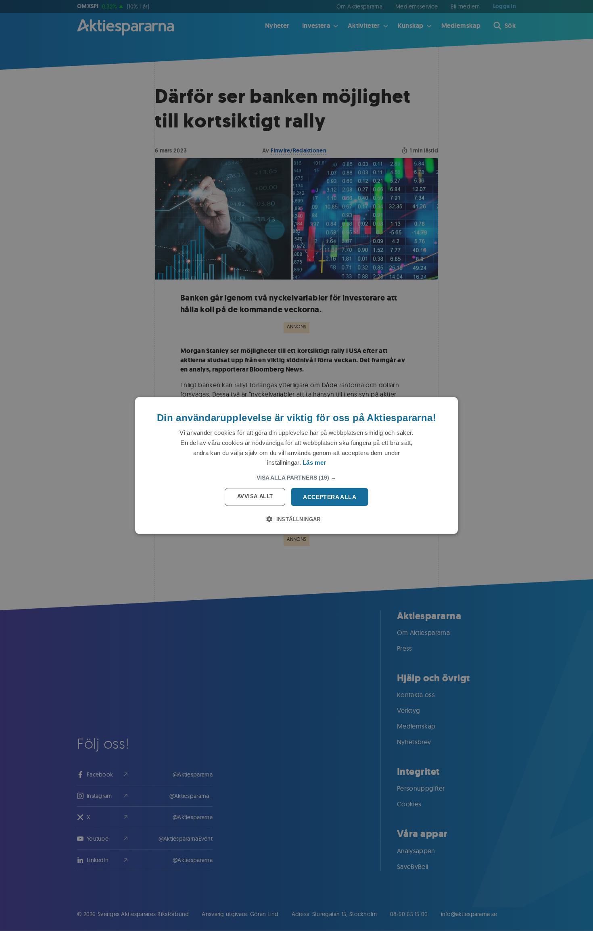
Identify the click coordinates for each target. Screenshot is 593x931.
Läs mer (314, 462)
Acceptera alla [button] (329, 497)
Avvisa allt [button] (255, 496)
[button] (296, 477)
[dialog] (296, 465)
